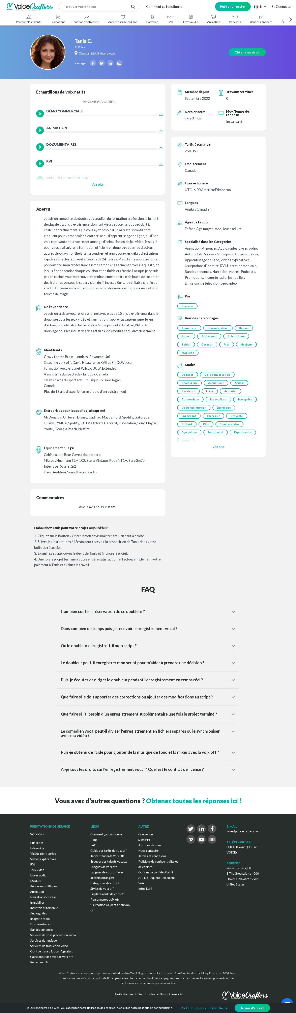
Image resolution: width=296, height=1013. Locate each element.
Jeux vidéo (37, 870)
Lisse (209, 391)
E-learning (37, 848)
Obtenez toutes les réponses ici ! (193, 801)
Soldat (186, 344)
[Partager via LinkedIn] (110, 63)
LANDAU (36, 880)
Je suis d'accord (252, 1008)
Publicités (36, 842)
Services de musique (43, 940)
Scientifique (236, 336)
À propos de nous (149, 845)
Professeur (209, 336)
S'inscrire (144, 839)
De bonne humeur (194, 407)
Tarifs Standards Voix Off (107, 856)
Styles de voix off (102, 888)
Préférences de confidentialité (204, 1008)
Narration (152, 22)
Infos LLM (145, 888)
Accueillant (216, 383)
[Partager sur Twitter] (101, 63)
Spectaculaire (229, 424)
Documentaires (40, 924)
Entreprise (245, 399)
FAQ (93, 845)
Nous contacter (148, 850)
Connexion (145, 834)
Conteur (207, 344)
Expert (186, 336)
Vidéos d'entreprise (86, 22)
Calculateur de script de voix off (51, 956)
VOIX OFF (37, 834)
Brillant (187, 424)
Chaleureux (189, 383)
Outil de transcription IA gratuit (51, 951)
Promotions (58, 22)
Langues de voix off (103, 867)
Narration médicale (43, 897)
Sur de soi (188, 391)
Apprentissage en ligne (122, 22)
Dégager (188, 374)
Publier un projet (233, 6)
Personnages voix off (104, 899)
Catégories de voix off (105, 883)
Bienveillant (218, 399)
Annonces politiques (43, 886)
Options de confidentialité (155, 872)
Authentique (190, 399)
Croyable (237, 416)
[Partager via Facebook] (93, 63)
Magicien (188, 352)
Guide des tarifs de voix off (108, 850)
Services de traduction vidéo (49, 946)
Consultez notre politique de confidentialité (144, 1007)
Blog (93, 839)
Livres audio (190, 22)
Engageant (189, 416)
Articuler (230, 391)
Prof (227, 344)
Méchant (246, 344)
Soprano (187, 306)
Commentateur (218, 328)
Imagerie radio (40, 918)
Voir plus (98, 184)
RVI (170, 22)
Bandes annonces (261, 22)
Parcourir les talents (28, 22)
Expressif (213, 416)
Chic (206, 424)
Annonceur (189, 328)
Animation (213, 22)
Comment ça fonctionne (164, 6)
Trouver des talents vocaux (108, 861)
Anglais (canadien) (99, 101)
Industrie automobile (44, 908)
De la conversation (217, 374)
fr (261, 6)
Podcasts (235, 22)
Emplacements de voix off (107, 894)
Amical (239, 383)
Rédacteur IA (39, 962)
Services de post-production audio (53, 935)
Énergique (224, 407)
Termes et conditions (152, 856)
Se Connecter (282, 6)
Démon (244, 328)
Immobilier (37, 902)
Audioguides (38, 913)
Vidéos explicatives (43, 859)
